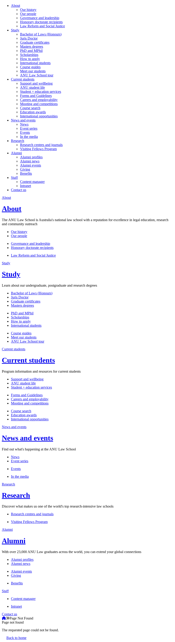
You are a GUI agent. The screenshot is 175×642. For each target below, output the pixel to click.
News (24, 124)
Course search (30, 108)
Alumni (16, 153)
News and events (23, 120)
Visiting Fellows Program (38, 149)
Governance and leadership (39, 18)
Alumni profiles (31, 157)
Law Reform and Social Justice (42, 26)
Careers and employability (39, 100)
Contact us (18, 190)
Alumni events (30, 165)
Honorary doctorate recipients (41, 22)
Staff (14, 177)
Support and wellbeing (36, 83)
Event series (28, 128)
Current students (22, 79)
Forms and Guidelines (36, 96)
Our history (28, 10)
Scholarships (29, 55)
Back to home (16, 638)
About (15, 6)
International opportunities (39, 116)
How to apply (30, 59)
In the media (29, 137)
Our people (28, 14)
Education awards (33, 112)
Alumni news (29, 161)
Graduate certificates (34, 42)
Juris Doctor (29, 38)
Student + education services (40, 92)
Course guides (30, 67)
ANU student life (32, 87)
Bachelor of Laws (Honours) (41, 34)
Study (15, 30)
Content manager (32, 182)
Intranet (25, 186)
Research (17, 141)
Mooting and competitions (39, 104)
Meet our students (33, 71)
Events (25, 132)
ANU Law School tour (36, 75)
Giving (25, 169)
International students (35, 63)
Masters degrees (31, 46)
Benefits (26, 173)
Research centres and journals (41, 145)
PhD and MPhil (31, 51)
